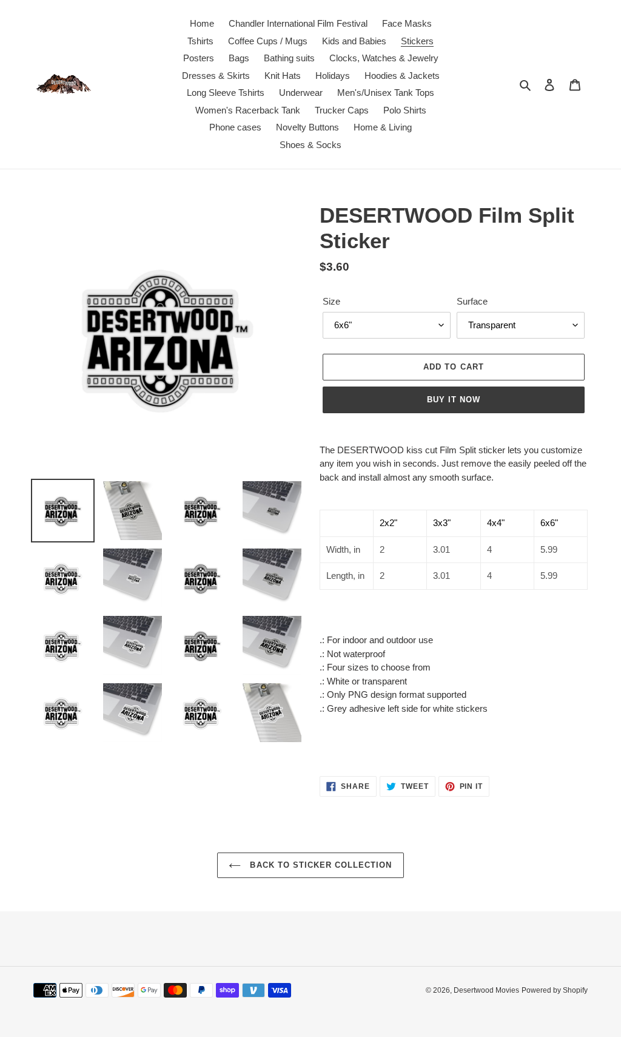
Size (331, 301)
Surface (472, 301)
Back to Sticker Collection (319, 865)
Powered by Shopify (555, 990)
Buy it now (453, 399)
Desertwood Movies (486, 990)
